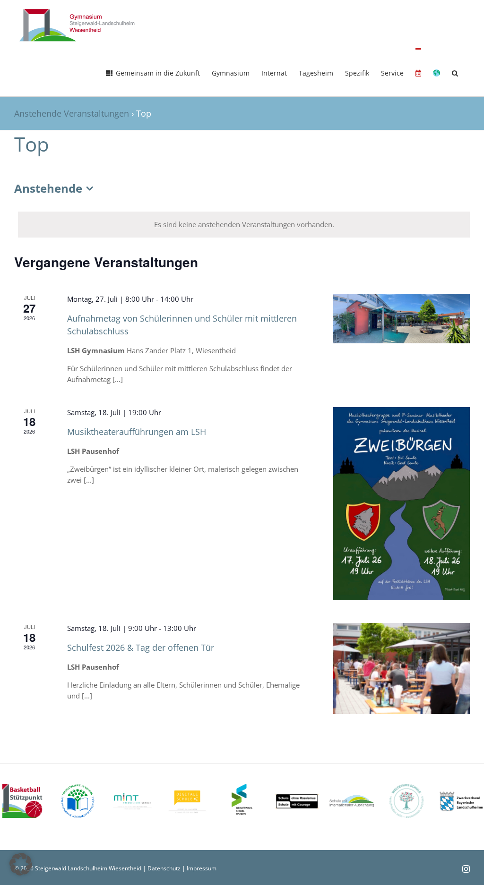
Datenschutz (164, 868)
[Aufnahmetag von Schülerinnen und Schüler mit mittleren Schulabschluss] (401, 318)
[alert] (244, 225)
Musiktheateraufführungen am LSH (136, 431)
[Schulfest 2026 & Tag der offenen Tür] (401, 668)
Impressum (201, 868)
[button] (455, 72)
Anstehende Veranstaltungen (71, 113)
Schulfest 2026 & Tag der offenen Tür (140, 647)
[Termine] (418, 72)
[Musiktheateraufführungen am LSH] (401, 503)
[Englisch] (436, 72)
